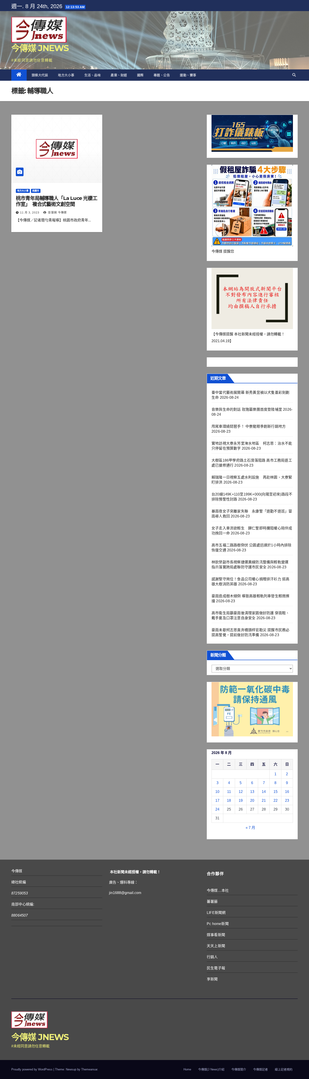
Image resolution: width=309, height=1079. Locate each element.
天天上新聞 (216, 946)
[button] (294, 75)
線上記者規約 (283, 1069)
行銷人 (212, 957)
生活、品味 (92, 75)
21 (264, 800)
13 (252, 792)
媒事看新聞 (216, 935)
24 (217, 809)
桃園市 (35, 191)
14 (264, 792)
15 (275, 792)
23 (287, 800)
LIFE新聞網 (216, 913)
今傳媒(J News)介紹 (211, 1069)
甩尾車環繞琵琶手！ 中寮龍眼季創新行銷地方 (249, 426)
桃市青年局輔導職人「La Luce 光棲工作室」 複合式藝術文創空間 (56, 201)
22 (275, 800)
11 (229, 792)
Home (187, 1069)
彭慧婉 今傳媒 (57, 212)
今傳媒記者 (260, 1069)
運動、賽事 (188, 75)
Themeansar (89, 1069)
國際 (140, 75)
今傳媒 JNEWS (40, 48)
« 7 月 (250, 828)
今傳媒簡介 (238, 1069)
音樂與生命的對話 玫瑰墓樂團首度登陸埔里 (247, 409)
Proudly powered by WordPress (32, 1069)
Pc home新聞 (218, 924)
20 (252, 800)
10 (217, 792)
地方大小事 (66, 75)
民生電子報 (216, 968)
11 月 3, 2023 (29, 212)
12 (241, 792)
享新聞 (212, 979)
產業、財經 (119, 75)
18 (229, 800)
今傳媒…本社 (218, 890)
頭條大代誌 (40, 75)
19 (241, 800)
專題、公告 (162, 75)
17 (217, 800)
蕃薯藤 (212, 902)
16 (287, 792)
